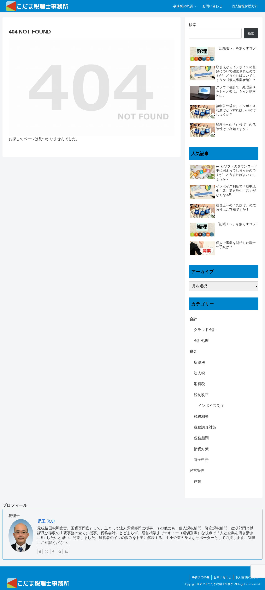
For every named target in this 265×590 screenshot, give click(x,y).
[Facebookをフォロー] (53, 551)
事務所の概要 (200, 577)
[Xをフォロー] (46, 551)
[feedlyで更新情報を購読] (60, 551)
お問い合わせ (222, 577)
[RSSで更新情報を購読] (66, 551)
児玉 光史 (46, 521)
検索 (192, 25)
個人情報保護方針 (247, 577)
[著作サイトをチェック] (40, 551)
